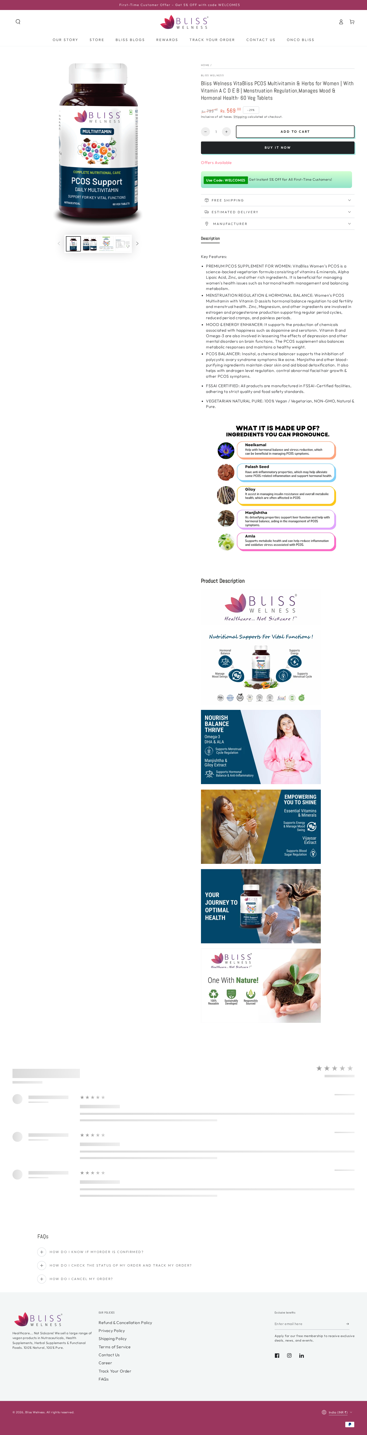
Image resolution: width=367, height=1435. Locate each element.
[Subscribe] (348, 1324)
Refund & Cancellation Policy (125, 1322)
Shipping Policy (113, 1338)
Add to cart (295, 131)
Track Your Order (115, 1371)
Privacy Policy (112, 1330)
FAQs (104, 1379)
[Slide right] (137, 243)
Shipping (240, 116)
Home (205, 65)
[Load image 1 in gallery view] (73, 243)
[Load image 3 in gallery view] (106, 243)
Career (105, 1362)
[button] (17, 21)
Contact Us (109, 1354)
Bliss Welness (212, 75)
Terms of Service (115, 1346)
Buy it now (278, 147)
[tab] (210, 239)
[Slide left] (58, 243)
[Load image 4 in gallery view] (122, 243)
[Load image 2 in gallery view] (89, 243)
